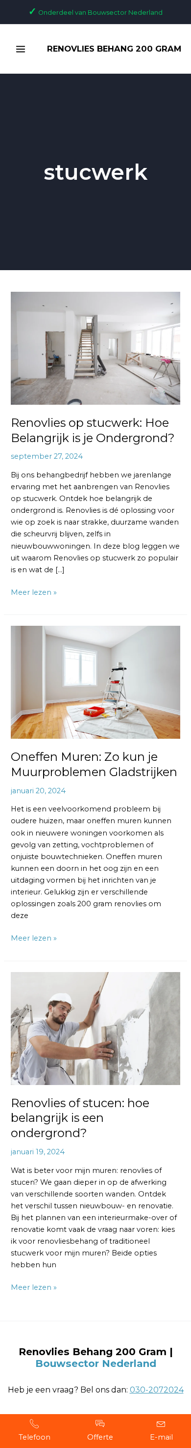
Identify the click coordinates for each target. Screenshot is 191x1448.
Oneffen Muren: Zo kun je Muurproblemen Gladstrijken (94, 764)
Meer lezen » (34, 591)
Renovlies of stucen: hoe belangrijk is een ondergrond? (80, 1118)
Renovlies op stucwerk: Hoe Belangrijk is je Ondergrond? (92, 430)
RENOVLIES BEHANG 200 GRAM (114, 49)
